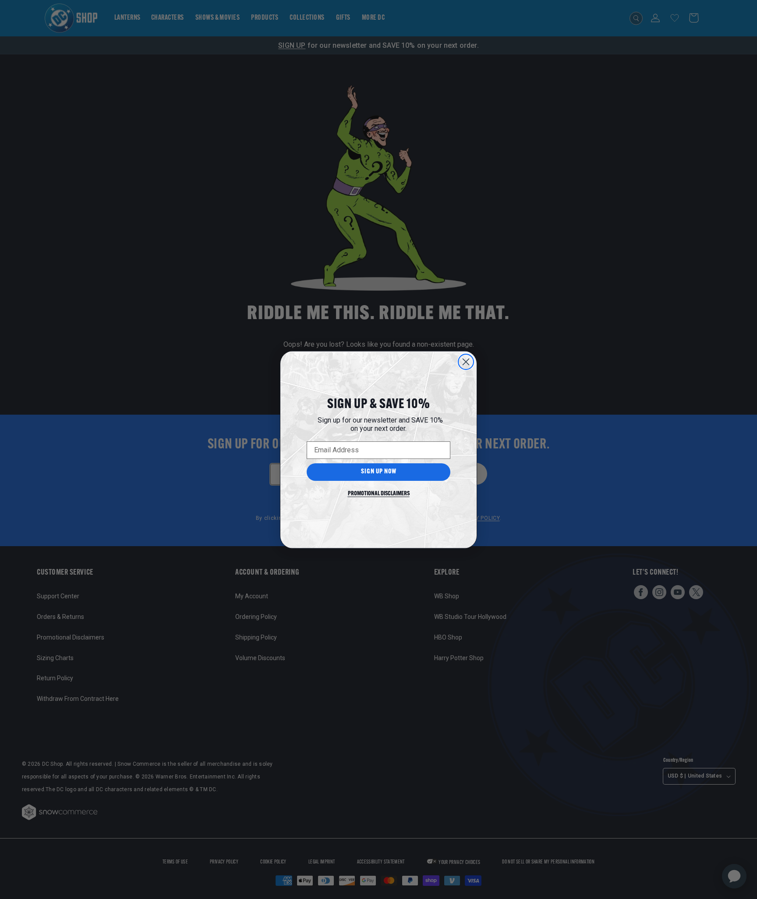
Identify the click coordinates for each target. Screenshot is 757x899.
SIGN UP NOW (378, 472)
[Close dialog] (466, 362)
